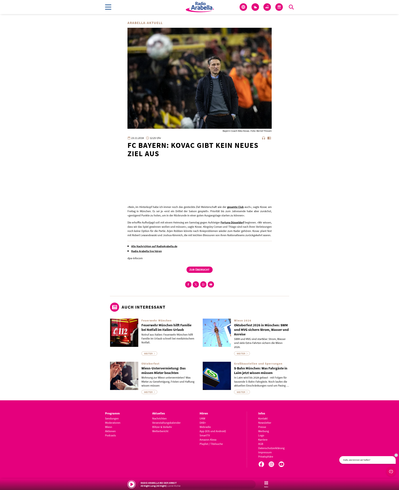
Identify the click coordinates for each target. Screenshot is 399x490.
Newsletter (264, 422)
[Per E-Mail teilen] (211, 284)
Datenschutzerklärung (271, 448)
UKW (202, 418)
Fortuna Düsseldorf (232, 222)
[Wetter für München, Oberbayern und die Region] (255, 7)
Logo (261, 435)
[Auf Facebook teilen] (188, 284)
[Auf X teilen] (196, 284)
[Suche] (291, 7)
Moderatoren (112, 422)
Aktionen (110, 431)
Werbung (263, 431)
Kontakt (263, 418)
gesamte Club (235, 207)
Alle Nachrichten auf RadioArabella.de (154, 246)
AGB (260, 444)
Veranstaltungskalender (166, 422)
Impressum (265, 452)
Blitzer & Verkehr (162, 427)
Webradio (205, 427)
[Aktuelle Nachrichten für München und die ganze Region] (243, 7)
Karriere (262, 439)
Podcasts (110, 435)
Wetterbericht (160, 431)
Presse (262, 427)
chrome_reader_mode (269, 138)
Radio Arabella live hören (146, 251)
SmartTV (205, 435)
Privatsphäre (265, 456)
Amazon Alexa (208, 439)
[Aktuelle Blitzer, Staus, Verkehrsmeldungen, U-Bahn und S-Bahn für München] (267, 7)
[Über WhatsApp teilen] (203, 284)
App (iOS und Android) (213, 431)
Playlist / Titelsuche (211, 444)
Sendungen (112, 418)
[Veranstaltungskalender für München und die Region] (279, 7)
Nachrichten (159, 418)
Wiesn (108, 427)
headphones (263, 138)
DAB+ (203, 422)
